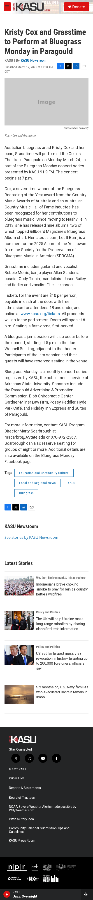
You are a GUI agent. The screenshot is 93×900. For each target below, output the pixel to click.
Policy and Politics (48, 612)
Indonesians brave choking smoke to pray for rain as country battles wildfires (62, 589)
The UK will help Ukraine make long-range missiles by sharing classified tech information (60, 624)
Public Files (17, 778)
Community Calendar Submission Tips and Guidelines (39, 830)
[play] (7, 894)
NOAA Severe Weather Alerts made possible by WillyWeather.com (42, 808)
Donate (78, 7)
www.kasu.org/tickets (40, 313)
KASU (71, 483)
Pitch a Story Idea (21, 819)
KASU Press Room (22, 840)
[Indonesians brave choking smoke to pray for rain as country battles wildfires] (19, 585)
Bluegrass (26, 493)
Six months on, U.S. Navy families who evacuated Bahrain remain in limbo (62, 692)
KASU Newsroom (33, 60)
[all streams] (87, 894)
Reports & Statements (25, 788)
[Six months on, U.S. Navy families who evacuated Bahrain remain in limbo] (19, 694)
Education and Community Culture (44, 473)
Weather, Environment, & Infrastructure (61, 577)
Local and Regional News (37, 483)
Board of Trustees (22, 797)
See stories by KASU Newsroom (31, 537)
